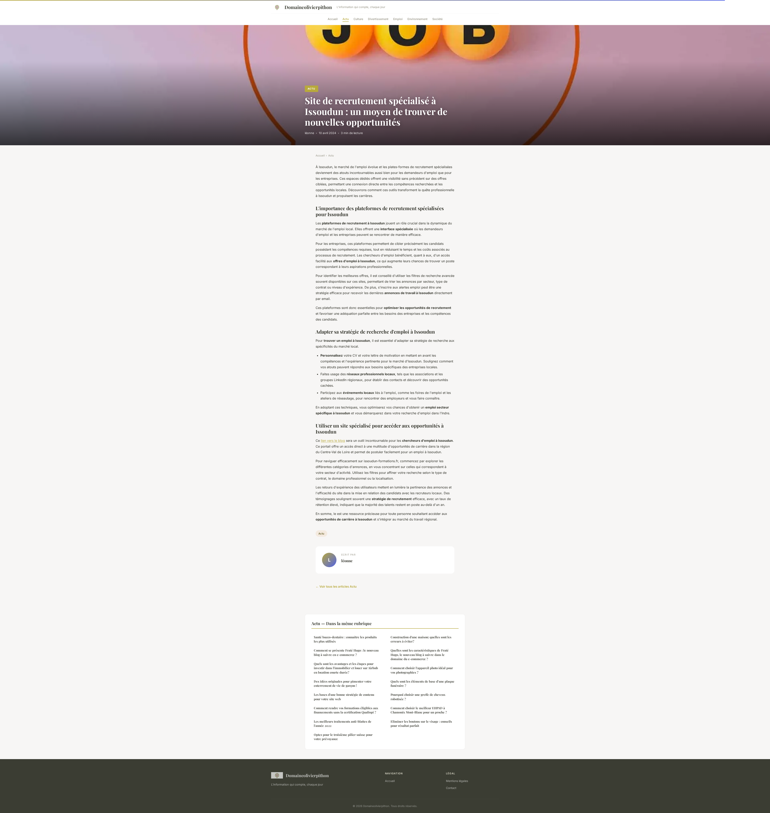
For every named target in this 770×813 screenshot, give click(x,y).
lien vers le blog (333, 441)
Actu (345, 18)
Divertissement (378, 18)
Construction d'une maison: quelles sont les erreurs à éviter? (421, 639)
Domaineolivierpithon (308, 7)
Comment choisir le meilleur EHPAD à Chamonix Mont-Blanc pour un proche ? (419, 710)
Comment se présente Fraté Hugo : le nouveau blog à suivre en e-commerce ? (346, 652)
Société (437, 18)
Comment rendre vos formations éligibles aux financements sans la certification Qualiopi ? (346, 710)
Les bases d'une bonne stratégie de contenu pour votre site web (344, 697)
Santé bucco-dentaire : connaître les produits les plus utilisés (345, 639)
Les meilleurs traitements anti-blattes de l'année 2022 (342, 723)
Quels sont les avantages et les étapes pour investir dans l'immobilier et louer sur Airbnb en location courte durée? (346, 668)
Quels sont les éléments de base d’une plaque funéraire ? (422, 683)
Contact (451, 788)
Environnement (417, 18)
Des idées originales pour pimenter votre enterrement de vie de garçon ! (343, 683)
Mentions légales (457, 781)
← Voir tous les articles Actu (336, 586)
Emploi (398, 18)
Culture (358, 18)
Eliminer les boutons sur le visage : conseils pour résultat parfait (421, 723)
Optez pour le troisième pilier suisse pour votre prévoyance (343, 737)
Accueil (333, 18)
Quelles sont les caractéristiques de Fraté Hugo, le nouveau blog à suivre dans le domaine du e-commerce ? (420, 654)
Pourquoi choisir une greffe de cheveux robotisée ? (418, 697)
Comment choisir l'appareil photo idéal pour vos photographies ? (422, 670)
